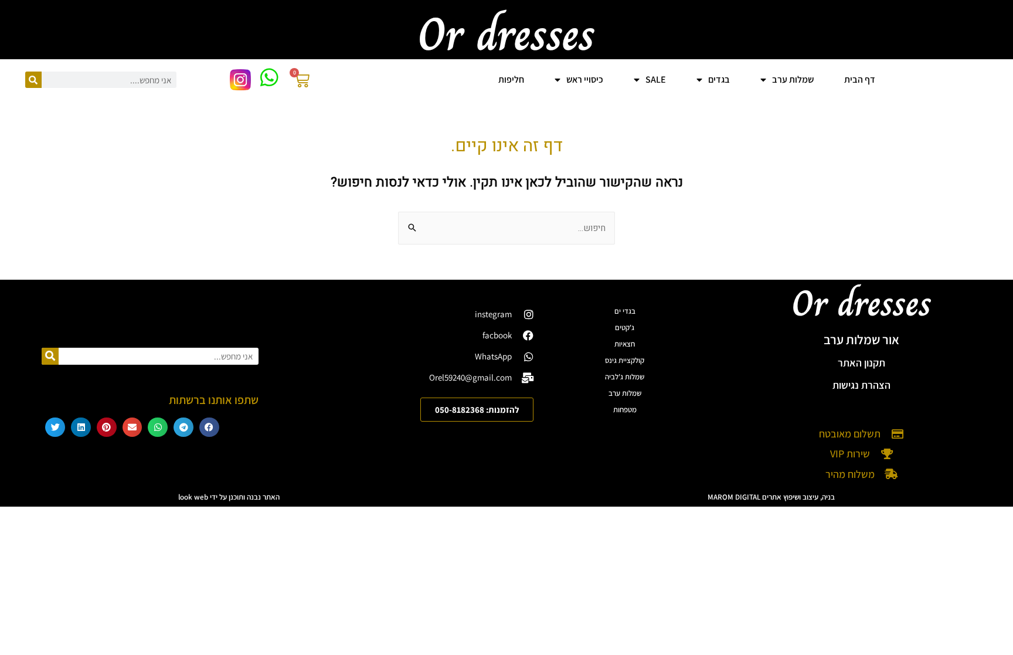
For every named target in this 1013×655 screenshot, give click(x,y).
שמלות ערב (625, 393)
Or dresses (861, 303)
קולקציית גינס (624, 360)
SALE (655, 79)
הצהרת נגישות (861, 385)
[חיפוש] (33, 80)
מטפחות (625, 410)
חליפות (511, 79)
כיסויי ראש (584, 79)
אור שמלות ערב (861, 339)
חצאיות (624, 344)
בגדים (719, 79)
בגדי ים (624, 311)
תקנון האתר (861, 362)
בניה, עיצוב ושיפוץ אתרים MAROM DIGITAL (771, 497)
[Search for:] (506, 228)
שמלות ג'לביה (624, 377)
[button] (209, 427)
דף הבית (859, 79)
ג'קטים (624, 327)
